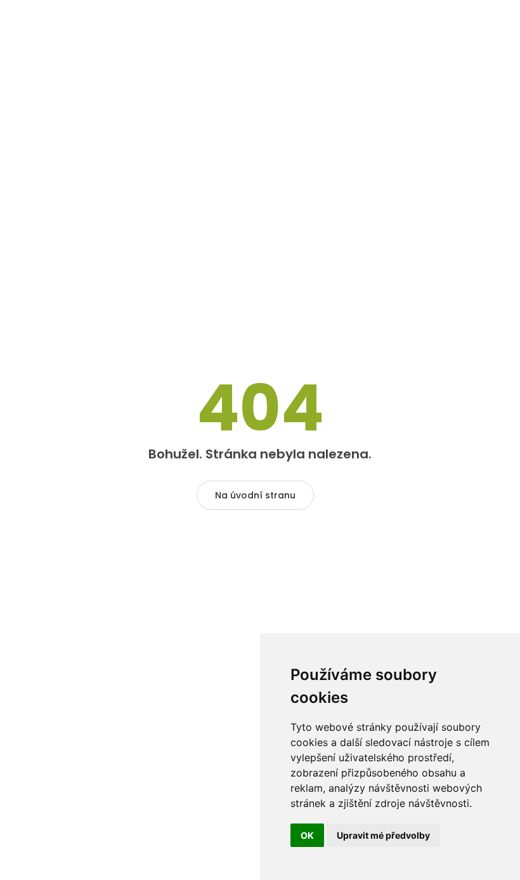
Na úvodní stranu (255, 495)
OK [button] (307, 835)
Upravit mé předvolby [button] (383, 835)
